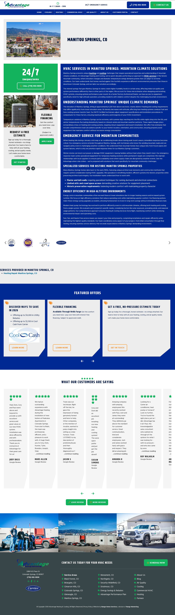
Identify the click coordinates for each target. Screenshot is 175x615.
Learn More (18, 347)
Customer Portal (120, 12)
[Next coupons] (93, 361)
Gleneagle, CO (70, 594)
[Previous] (28, 168)
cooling (103, 73)
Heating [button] (59, 12)
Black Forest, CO (71, 579)
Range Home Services (109, 607)
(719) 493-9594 (139, 5)
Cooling (140, 586)
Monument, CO (107, 575)
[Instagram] (34, 581)
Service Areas (70, 575)
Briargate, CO (70, 582)
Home (39, 12)
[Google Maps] (28, 581)
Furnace (140, 598)
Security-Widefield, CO (110, 582)
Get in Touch (117, 347)
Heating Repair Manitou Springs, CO (20, 273)
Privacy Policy (88, 607)
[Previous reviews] (82, 493)
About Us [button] (104, 12)
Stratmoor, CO (107, 586)
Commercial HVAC (145, 590)
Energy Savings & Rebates (112, 590)
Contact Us (162, 5)
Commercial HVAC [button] (74, 12)
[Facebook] (31, 581)
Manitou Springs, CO (73, 598)
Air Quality (141, 582)
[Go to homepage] (17, 5)
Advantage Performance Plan (113, 594)
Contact (134, 12)
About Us (141, 575)
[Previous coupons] (82, 361)
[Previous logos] (6, 242)
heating (92, 73)
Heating (140, 594)
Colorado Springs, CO (73, 590)
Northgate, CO (107, 579)
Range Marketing (132, 607)
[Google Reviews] (37, 581)
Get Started (19, 162)
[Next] (33, 168)
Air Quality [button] (91, 12)
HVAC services (150, 76)
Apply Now (47, 141)
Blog (139, 579)
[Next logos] (169, 242)
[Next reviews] (93, 493)
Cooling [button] (48, 12)
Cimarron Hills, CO (72, 586)
